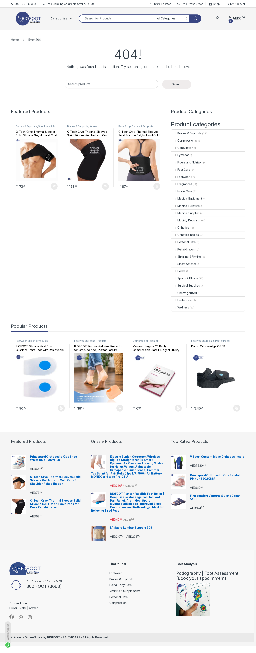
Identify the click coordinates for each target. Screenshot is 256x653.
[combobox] (117, 18)
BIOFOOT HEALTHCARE (63, 637)
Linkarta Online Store (27, 637)
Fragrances (184, 184)
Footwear (183, 176)
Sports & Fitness (187, 278)
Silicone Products (38, 340)
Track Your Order (192, 3)
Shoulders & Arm (47, 126)
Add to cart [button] (54, 186)
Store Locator (162, 3)
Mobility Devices (188, 220)
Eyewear (183, 155)
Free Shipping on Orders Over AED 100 (70, 3)
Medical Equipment (189, 198)
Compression (185, 140)
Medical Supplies (188, 213)
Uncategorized (187, 293)
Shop (216, 3)
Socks (181, 271)
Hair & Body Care (120, 585)
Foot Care (183, 169)
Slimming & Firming (189, 256)
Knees (93, 126)
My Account (237, 3)
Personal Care (186, 242)
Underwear (184, 300)
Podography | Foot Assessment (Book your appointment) (207, 576)
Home (15, 39)
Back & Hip (124, 126)
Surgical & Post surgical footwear (210, 342)
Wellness (183, 307)
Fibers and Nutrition (189, 162)
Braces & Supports (26, 126)
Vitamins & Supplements (124, 591)
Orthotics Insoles (188, 234)
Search (176, 84)
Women (154, 340)
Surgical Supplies (188, 285)
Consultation (185, 147)
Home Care (184, 191)
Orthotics (183, 227)
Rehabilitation (186, 249)
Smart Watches (187, 264)
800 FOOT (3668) (25, 3)
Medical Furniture (188, 206)
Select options (60, 408)
